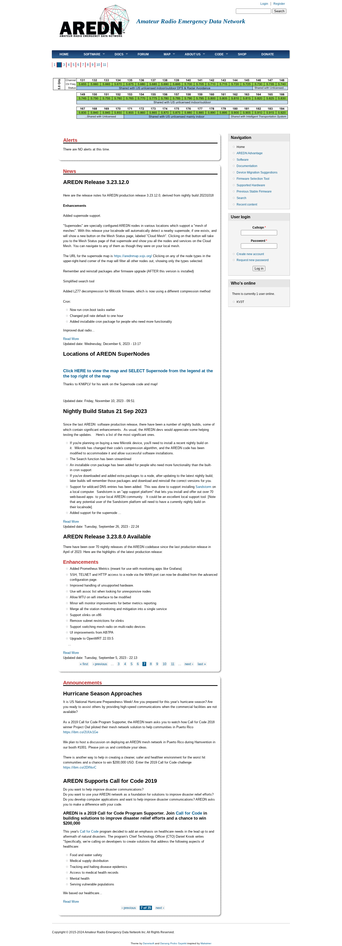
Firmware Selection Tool (253, 178)
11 (104, 65)
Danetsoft (148, 943)
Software (88, 54)
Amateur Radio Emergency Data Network (190, 21)
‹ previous (100, 664)
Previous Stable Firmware (254, 191)
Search (241, 198)
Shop (242, 54)
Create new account (250, 254)
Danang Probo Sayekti (173, 943)
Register (279, 4)
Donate (267, 54)
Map (163, 54)
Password (259, 241)
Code (215, 54)
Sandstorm (203, 487)
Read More (71, 339)
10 (98, 65)
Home (64, 54)
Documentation (247, 166)
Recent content (247, 204)
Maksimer (206, 943)
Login (264, 4)
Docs (115, 54)
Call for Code (189, 813)
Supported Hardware (251, 185)
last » (202, 664)
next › (189, 664)
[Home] (94, 39)
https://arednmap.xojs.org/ (133, 256)
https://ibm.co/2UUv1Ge (80, 732)
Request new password (253, 260)
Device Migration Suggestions (257, 172)
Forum (143, 54)
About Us (189, 54)
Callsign (259, 227)
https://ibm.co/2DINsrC (79, 767)
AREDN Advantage (250, 153)
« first (84, 664)
